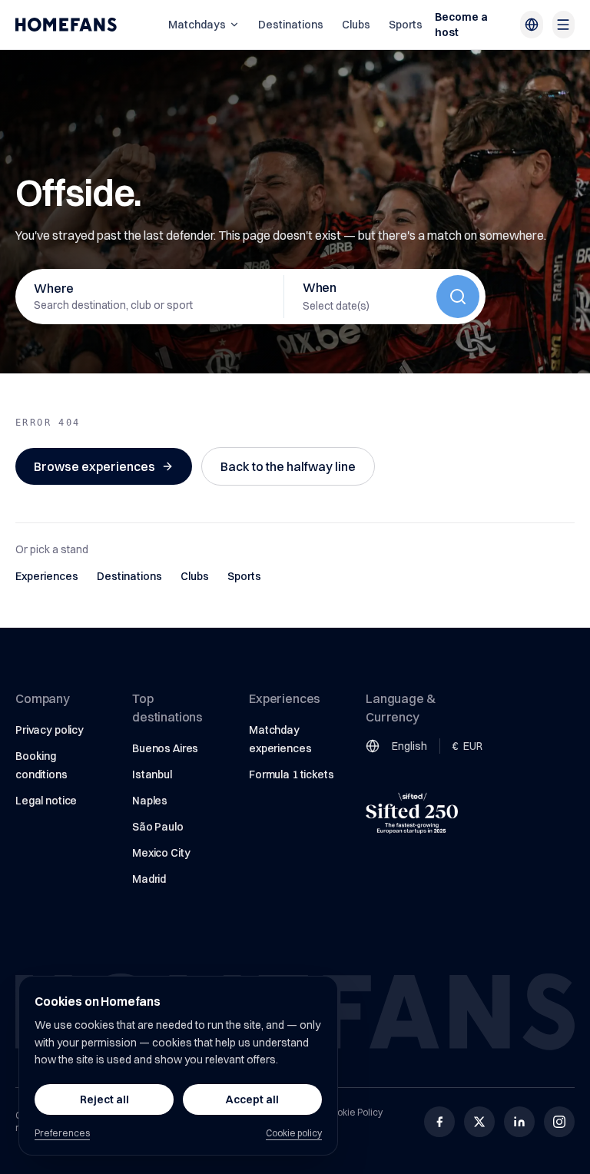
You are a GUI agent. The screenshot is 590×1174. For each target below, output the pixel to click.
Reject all (104, 1099)
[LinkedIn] (519, 1121)
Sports (406, 25)
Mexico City (161, 853)
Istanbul (152, 774)
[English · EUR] (531, 24)
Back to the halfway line (288, 466)
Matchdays (197, 25)
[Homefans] (66, 25)
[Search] (457, 296)
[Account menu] (563, 24)
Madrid (149, 879)
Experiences (46, 576)
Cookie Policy (354, 1112)
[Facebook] (439, 1121)
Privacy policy (49, 730)
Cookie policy (294, 1133)
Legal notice (46, 801)
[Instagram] (559, 1121)
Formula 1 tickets (291, 774)
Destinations (290, 25)
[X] (479, 1121)
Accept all (252, 1099)
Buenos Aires (165, 748)
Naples (149, 801)
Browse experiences (94, 466)
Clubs (356, 25)
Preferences (62, 1133)
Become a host (461, 24)
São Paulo (158, 827)
